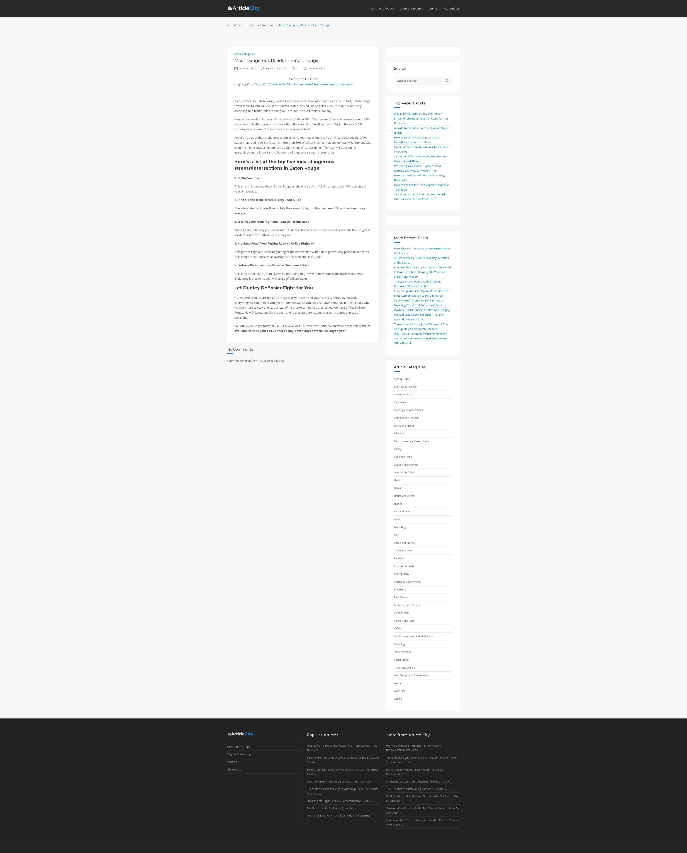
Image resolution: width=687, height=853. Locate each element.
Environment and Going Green (411, 441)
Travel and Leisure (404, 667)
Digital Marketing (239, 754)
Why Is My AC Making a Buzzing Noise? (418, 113)
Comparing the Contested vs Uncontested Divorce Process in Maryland (422, 822)
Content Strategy (238, 747)
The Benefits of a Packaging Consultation (333, 808)
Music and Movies (404, 542)
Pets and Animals (404, 566)
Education (399, 433)
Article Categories (262, 25)
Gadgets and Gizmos (406, 464)
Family (397, 449)
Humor (398, 503)
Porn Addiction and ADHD (409, 319)
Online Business (403, 550)
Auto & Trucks (402, 379)
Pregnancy (400, 589)
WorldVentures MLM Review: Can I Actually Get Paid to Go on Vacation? (422, 798)
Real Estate (400, 597)
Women (398, 683)
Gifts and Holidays (404, 472)
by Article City (276, 68)
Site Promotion (402, 652)
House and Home (404, 496)
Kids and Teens (403, 511)
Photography (401, 574)
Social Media (401, 659)
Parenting (399, 558)
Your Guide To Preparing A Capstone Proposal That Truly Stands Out (342, 748)
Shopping (399, 644)
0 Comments (316, 68)
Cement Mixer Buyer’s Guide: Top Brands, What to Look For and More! (423, 810)
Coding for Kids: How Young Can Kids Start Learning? (341, 815)
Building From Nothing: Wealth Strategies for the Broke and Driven (343, 760)
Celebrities (400, 402)
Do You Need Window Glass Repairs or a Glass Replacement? (415, 772)
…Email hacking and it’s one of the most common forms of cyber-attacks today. (421, 760)
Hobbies (398, 488)
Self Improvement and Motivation (413, 636)
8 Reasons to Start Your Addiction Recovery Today (419, 781)
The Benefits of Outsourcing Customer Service (416, 789)
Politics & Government (407, 581)
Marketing (400, 527)
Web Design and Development (411, 675)
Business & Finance (405, 386)
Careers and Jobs (404, 394)
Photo (292, 79)
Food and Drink (403, 457)
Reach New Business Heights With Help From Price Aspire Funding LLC (343, 791)
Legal (397, 519)
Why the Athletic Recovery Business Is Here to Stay (340, 781)
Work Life (399, 691)
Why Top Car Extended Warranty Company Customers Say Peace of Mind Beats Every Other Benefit (420, 338)
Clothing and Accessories (408, 410)
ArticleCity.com (236, 25)
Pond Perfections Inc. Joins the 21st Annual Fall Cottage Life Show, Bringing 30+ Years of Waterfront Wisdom (422, 271)
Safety (397, 628)
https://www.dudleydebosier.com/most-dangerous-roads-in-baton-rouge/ (307, 84)
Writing (398, 698)
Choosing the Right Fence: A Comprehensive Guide (339, 801)
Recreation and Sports (407, 605)
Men (396, 535)
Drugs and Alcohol (404, 425)
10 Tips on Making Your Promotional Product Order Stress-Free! (343, 772)
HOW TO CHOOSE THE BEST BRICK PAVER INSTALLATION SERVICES (413, 748)
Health (397, 480)
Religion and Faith (404, 620)
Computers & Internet (406, 418)
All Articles (234, 769)
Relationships (401, 613)
